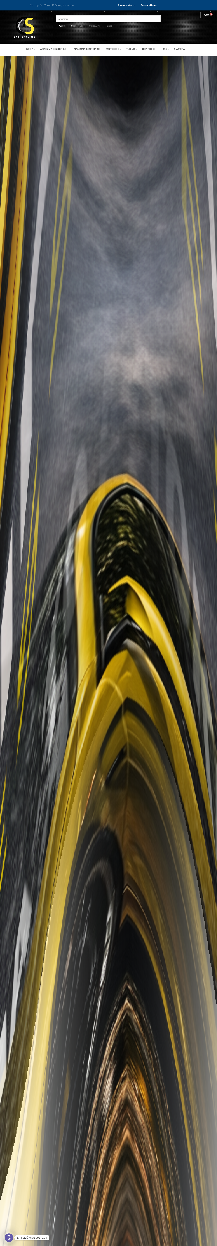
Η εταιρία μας (77, 26)
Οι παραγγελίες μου (149, 5)
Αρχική (62, 26)
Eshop (109, 26)
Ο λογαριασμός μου (126, 5)
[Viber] (9, 1237)
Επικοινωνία (94, 26)
